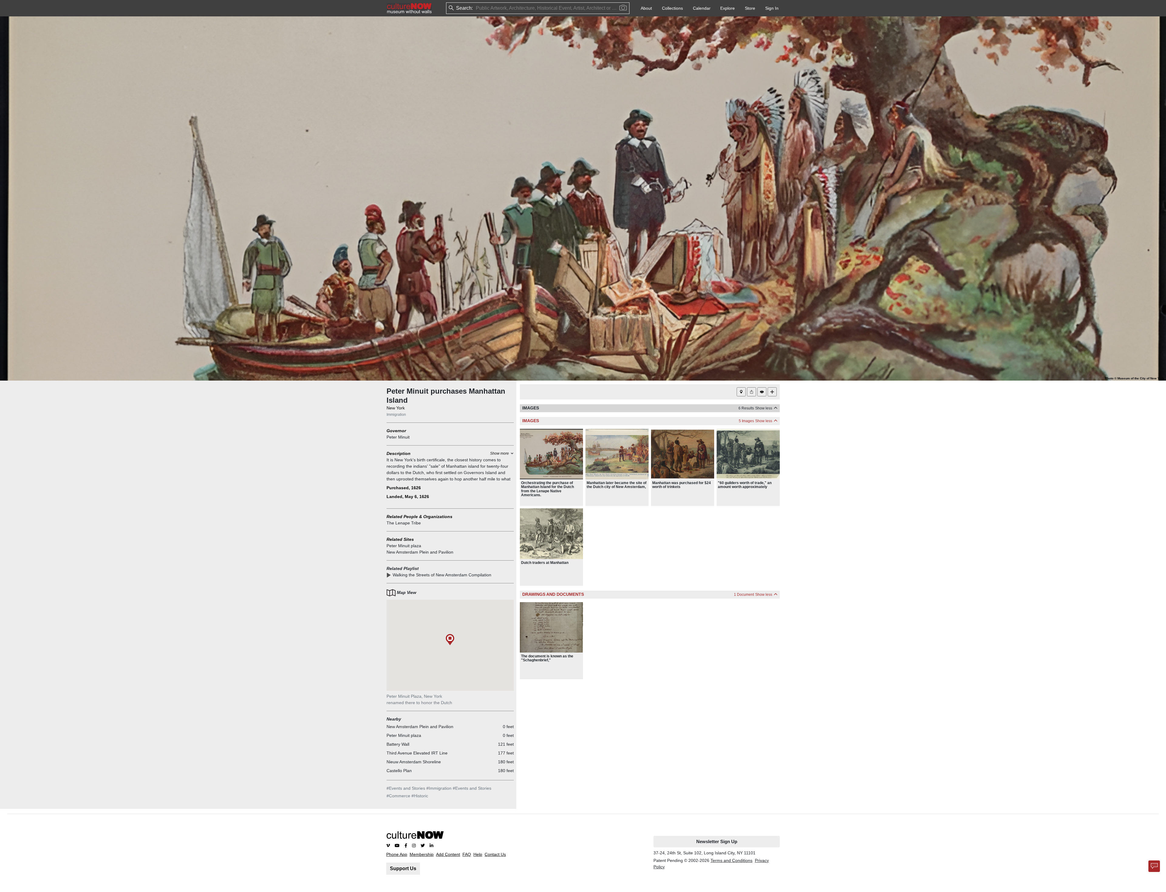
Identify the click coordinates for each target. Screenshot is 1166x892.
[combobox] (476, 8)
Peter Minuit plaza (404, 545)
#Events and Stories (406, 788)
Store (750, 8)
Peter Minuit (398, 437)
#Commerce (398, 795)
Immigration (396, 414)
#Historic (419, 795)
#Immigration (439, 788)
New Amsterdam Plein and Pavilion (420, 552)
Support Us (403, 868)
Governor (396, 430)
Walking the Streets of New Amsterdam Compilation (442, 574)
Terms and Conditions (731, 860)
